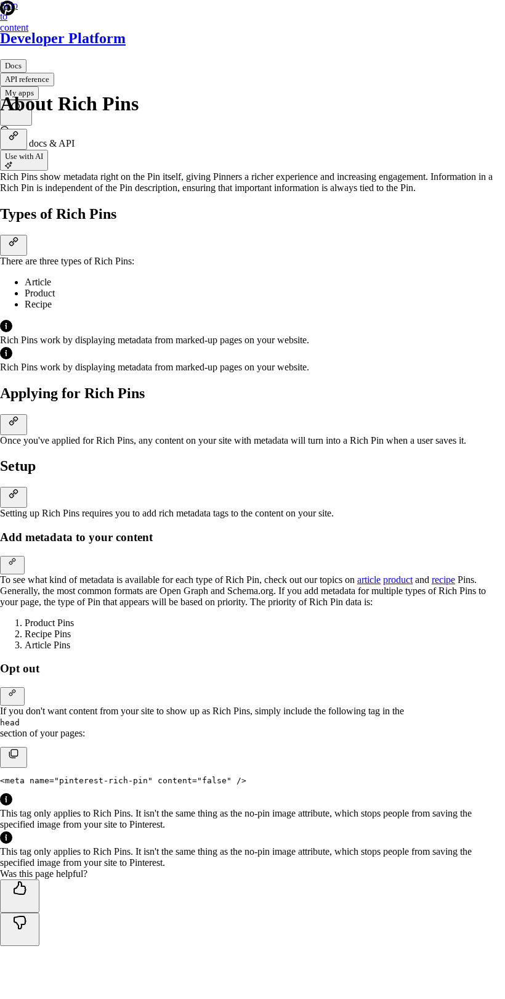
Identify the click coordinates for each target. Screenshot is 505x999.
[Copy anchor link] (13, 139)
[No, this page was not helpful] (19, 929)
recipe (443, 579)
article (369, 579)
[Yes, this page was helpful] (19, 896)
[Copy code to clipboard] (13, 757)
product (398, 579)
